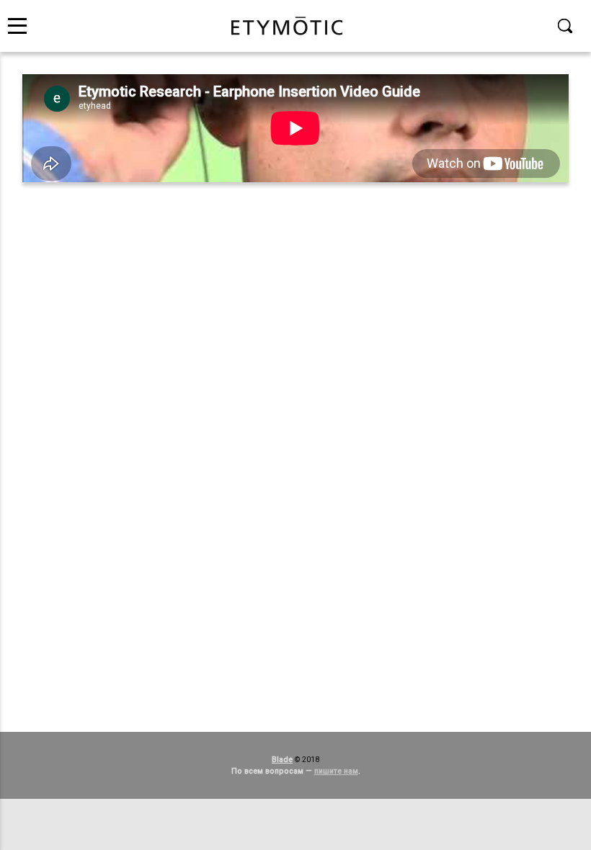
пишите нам (336, 771)
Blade (282, 759)
